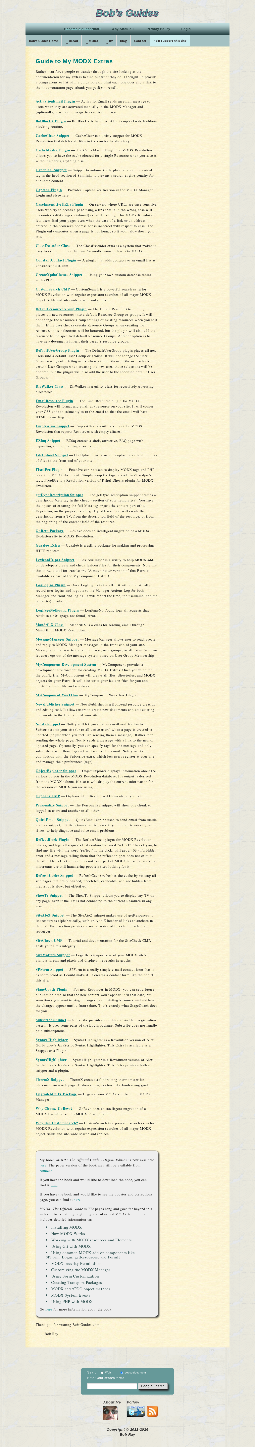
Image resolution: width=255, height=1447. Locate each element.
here (43, 1165)
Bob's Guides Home (43, 41)
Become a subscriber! (82, 29)
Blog (123, 41)
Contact (140, 41)
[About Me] (110, 1418)
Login (186, 29)
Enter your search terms (105, 1378)
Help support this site (169, 41)
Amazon (46, 1170)
